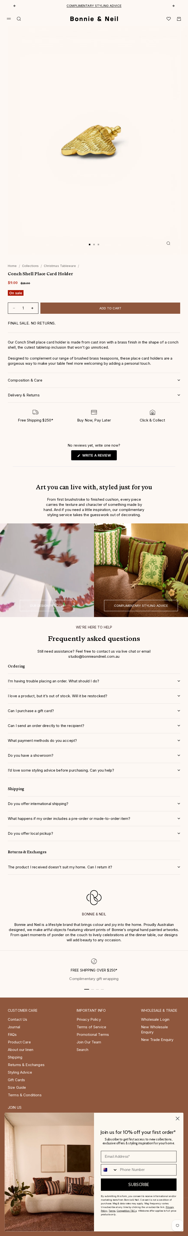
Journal (14, 1027)
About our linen (20, 1049)
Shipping (15, 1057)
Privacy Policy (89, 1019)
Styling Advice (20, 1072)
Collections (30, 266)
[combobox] (109, 1169)
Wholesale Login (155, 1019)
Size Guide (17, 1087)
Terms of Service (91, 1027)
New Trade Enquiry (157, 1039)
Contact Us (17, 1019)
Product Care (19, 1042)
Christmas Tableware (60, 266)
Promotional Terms (93, 1034)
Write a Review (99, 457)
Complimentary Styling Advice (94, 6)
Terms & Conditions (25, 1095)
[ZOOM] (168, 243)
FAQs (12, 1034)
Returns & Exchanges (26, 1064)
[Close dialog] (178, 1118)
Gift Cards (16, 1080)
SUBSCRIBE (138, 1184)
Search (83, 1049)
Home (12, 266)
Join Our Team (89, 1042)
